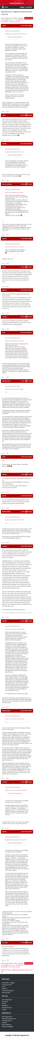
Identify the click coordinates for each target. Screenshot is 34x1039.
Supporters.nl (6, 1013)
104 (17, 22)
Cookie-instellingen (7, 1026)
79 (17, 20)
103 (14, 22)
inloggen (22, 7)
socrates (4, 317)
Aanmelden (5, 983)
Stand (3, 987)
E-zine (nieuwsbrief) (8, 990)
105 (19, 22)
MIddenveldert (8, 34)
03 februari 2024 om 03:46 (17, 192)
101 (10, 22)
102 (12, 22)
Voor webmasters (7, 1000)
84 (3, 22)
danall (4, 26)
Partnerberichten (7, 1007)
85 (5, 22)
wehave (4, 238)
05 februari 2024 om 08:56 (17, 389)
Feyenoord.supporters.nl (9, 1018)
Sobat (4, 115)
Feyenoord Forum (6, 12)
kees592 (4, 621)
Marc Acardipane (7, 184)
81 (21, 20)
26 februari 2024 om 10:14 (19, 629)
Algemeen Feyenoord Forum (23, 12)
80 (19, 20)
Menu (6, 7)
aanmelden (29, 7)
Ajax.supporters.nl (7, 1016)
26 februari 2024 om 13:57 (21, 790)
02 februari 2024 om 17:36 (18, 152)
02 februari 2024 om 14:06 (21, 34)
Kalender (4, 989)
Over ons (5, 996)
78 (16, 20)
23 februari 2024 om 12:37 (18, 519)
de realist (5, 942)
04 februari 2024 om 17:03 (18, 340)
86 (6, 22)
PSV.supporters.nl (7, 1020)
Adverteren (5, 1005)
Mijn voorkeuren (6, 1024)
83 (1, 22)
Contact (4, 1009)
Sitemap (4, 1022)
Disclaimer (5, 1001)
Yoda (3, 332)
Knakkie (4, 144)
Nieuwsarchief (6, 992)
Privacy (4, 1003)
